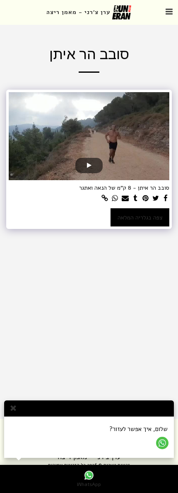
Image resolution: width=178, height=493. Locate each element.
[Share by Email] (125, 198)
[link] (105, 198)
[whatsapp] (115, 198)
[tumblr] (135, 198)
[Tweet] (155, 198)
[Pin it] (145, 198)
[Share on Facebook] (166, 198)
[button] (169, 11)
